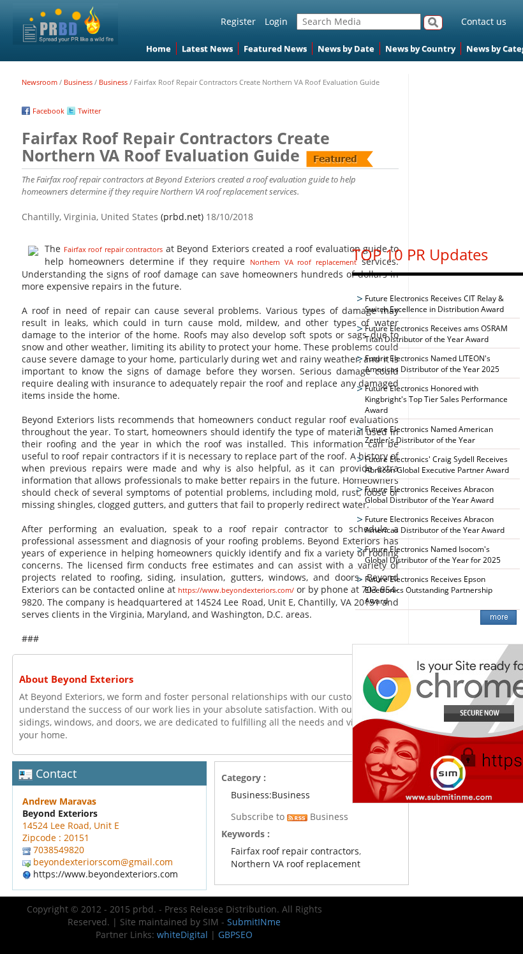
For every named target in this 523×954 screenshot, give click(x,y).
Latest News (207, 48)
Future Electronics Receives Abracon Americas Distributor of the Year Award (435, 524)
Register (238, 21)
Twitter (89, 111)
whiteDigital (182, 934)
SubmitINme (254, 922)
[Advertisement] (437, 154)
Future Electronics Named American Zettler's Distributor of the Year (429, 434)
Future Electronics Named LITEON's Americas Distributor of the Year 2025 (432, 364)
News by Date (346, 48)
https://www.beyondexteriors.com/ (236, 590)
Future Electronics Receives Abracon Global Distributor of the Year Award (429, 494)
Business (78, 82)
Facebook (48, 111)
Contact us (483, 21)
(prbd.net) (182, 217)
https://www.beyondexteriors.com (105, 874)
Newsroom (39, 82)
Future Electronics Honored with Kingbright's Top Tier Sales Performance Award (436, 399)
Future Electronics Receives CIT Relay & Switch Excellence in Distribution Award (434, 304)
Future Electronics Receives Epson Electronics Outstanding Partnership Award (428, 590)
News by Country (420, 48)
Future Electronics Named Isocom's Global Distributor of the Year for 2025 (433, 554)
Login (276, 21)
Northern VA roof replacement (303, 262)
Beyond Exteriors (60, 813)
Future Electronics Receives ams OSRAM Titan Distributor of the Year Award (436, 334)
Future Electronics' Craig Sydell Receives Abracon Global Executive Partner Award (437, 464)
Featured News (275, 48)
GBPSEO (235, 934)
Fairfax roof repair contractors (113, 249)
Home (158, 48)
